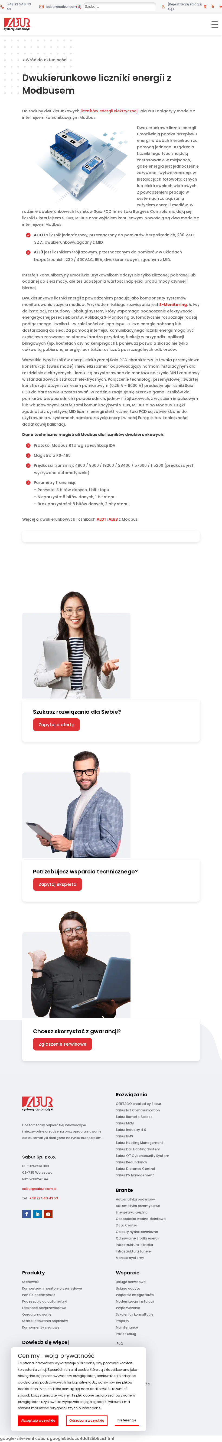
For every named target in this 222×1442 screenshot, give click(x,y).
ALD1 (101, 519)
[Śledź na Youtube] (48, 1214)
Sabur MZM (125, 1123)
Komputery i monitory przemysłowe (52, 1288)
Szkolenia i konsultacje (135, 1314)
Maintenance (127, 1327)
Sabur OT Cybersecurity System (142, 1155)
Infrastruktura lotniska (134, 1244)
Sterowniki (30, 1282)
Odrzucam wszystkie (86, 1420)
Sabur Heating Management (139, 1142)
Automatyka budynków (135, 1199)
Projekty (122, 1321)
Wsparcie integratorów (135, 1295)
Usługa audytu (128, 1288)
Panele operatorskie (39, 1295)
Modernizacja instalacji (135, 1301)
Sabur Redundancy (131, 1162)
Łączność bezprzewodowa (44, 1308)
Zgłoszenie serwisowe (62, 1044)
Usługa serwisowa (131, 1282)
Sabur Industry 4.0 (131, 1129)
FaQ (120, 1343)
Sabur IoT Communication (138, 1110)
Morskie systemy (130, 1257)
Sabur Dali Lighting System (138, 1149)
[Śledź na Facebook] (26, 1214)
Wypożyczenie (128, 1308)
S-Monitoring (172, 304)
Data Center (126, 1225)
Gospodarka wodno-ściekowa (141, 1218)
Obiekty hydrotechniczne (137, 1231)
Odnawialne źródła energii (137, 1238)
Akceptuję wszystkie (38, 1420)
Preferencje (126, 1420)
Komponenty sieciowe (41, 1327)
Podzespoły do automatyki (44, 1301)
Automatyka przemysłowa (138, 1205)
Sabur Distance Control (135, 1168)
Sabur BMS (124, 1136)
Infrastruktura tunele (133, 1251)
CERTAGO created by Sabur (138, 1103)
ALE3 (113, 519)
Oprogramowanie (36, 1314)
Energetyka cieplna (132, 1212)
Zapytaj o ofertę (56, 725)
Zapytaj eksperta (57, 884)
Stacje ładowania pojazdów (45, 1321)
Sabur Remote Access (134, 1116)
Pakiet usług (126, 1334)
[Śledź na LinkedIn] (37, 1214)
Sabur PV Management (135, 1175)
